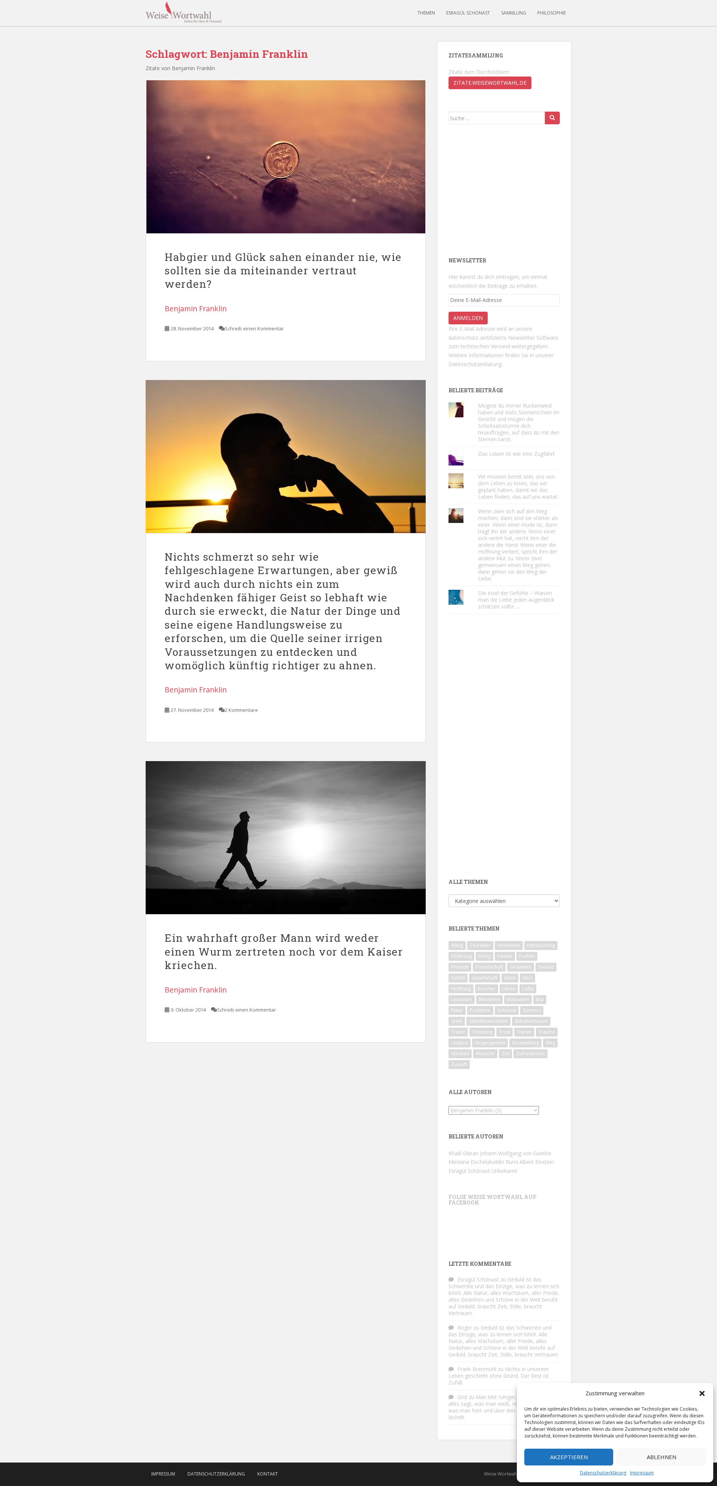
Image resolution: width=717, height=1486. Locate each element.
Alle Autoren (470, 1092)
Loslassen (461, 999)
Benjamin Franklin (196, 308)
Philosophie (551, 13)
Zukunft (459, 1064)
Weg (550, 1043)
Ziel (505, 1053)
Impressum (642, 1473)
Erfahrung (461, 956)
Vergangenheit (490, 1043)
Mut (540, 999)
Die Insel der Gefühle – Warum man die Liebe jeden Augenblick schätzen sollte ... (516, 599)
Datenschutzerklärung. (475, 364)
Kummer (487, 988)
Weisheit (460, 1053)
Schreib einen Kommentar (254, 328)
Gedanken (520, 967)
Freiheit (527, 956)
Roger (464, 1327)
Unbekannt (504, 1170)
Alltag (457, 945)
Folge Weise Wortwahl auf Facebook (492, 1199)
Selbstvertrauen (531, 1021)
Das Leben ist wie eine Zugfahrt (516, 453)
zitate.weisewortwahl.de (490, 82)
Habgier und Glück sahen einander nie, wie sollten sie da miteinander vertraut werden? (283, 270)
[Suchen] (552, 118)
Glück (510, 978)
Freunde (460, 967)
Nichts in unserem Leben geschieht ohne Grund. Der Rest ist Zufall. (498, 1375)
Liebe (528, 988)
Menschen (489, 999)
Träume (546, 1032)
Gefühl (458, 978)
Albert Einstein (536, 1161)
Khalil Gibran (463, 1153)
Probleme (480, 1010)
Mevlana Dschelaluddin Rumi (483, 1161)
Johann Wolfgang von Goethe (515, 1153)
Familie (504, 956)
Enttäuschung (541, 945)
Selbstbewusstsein (488, 1021)
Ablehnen (661, 1457)
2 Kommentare (241, 710)
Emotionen (508, 945)
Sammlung (513, 13)
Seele (456, 1021)
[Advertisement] (504, 189)
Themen (426, 13)
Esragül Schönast (468, 13)
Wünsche (485, 1053)
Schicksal (506, 1010)
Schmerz (532, 1010)
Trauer (458, 1032)
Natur (457, 1010)
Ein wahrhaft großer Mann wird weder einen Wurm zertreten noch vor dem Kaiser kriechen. (284, 951)
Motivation (518, 999)
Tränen (524, 1032)
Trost (504, 1032)
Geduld (546, 967)
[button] (702, 1393)
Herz (527, 978)
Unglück (459, 1043)
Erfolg (484, 956)
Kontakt (267, 1474)
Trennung (482, 1032)
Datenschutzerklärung (603, 1473)
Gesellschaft (484, 978)
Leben (508, 988)
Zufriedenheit (530, 1053)
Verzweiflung (525, 1043)
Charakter (480, 945)
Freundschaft (489, 967)
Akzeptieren (569, 1457)
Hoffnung (461, 988)
